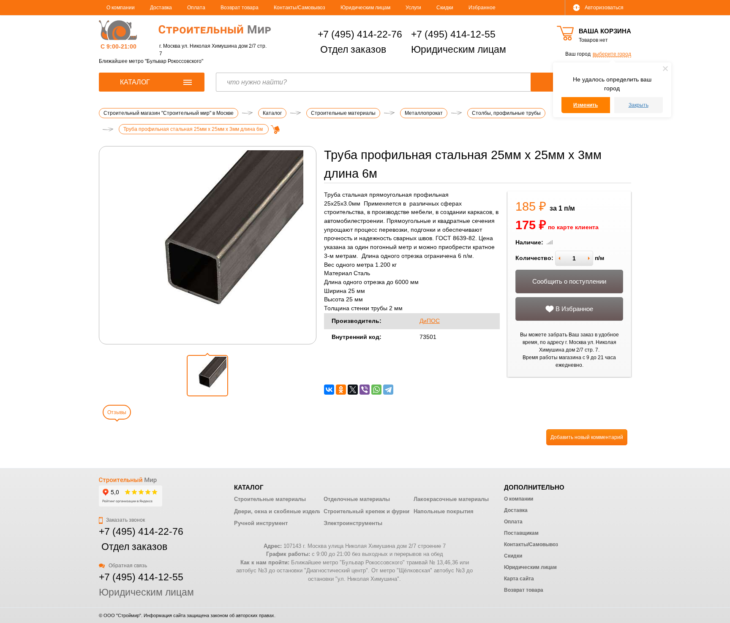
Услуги (413, 8)
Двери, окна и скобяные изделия (279, 511)
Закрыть (638, 105)
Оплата (196, 8)
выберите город (612, 54)
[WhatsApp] (376, 390)
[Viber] (365, 390)
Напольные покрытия (444, 511)
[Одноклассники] (341, 390)
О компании (120, 8)
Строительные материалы (270, 499)
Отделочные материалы (357, 499)
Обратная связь (127, 566)
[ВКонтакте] (329, 390)
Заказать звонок (125, 520)
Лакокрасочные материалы (451, 499)
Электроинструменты (353, 523)
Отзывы (116, 412)
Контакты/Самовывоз (299, 8)
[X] (353, 390)
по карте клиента (573, 227)
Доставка (161, 8)
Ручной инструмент (261, 523)
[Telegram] (388, 390)
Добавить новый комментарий (586, 437)
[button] (207, 375)
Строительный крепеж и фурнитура (372, 511)
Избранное (482, 8)
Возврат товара (240, 8)
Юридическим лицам (365, 8)
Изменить (585, 105)
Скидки (444, 8)
